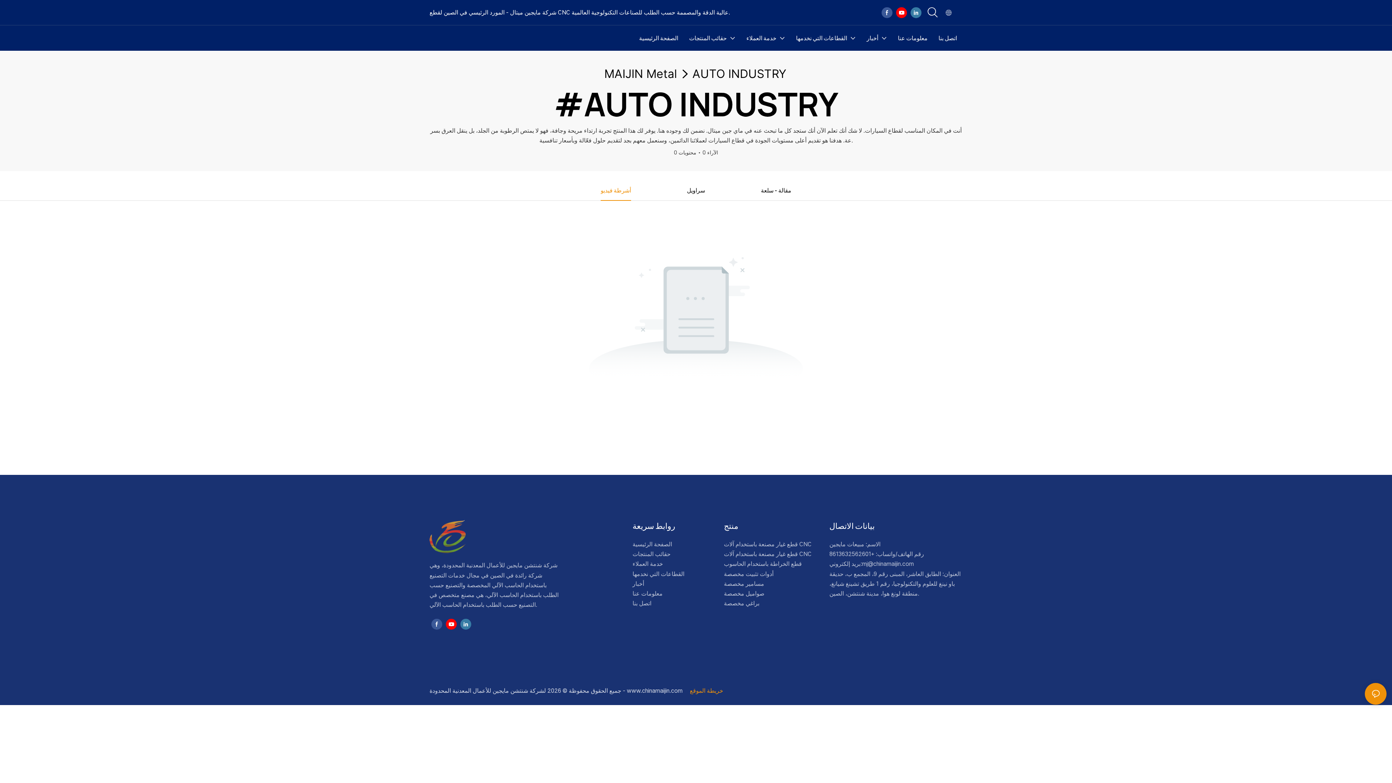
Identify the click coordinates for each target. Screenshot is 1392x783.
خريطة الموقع (705, 690)
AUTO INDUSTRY (739, 74)
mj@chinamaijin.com (888, 563)
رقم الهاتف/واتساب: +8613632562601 (876, 554)
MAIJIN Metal (640, 74)
